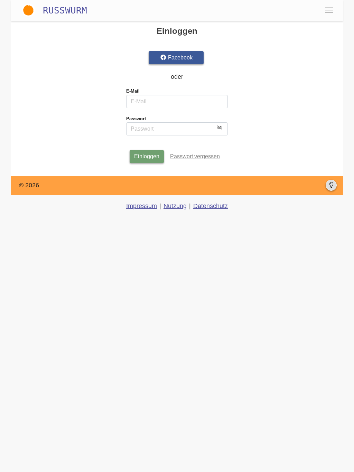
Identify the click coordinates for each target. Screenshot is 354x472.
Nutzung (175, 205)
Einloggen (146, 156)
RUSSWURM (65, 10)
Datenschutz (210, 205)
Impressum (141, 205)
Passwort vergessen (195, 156)
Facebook (180, 57)
